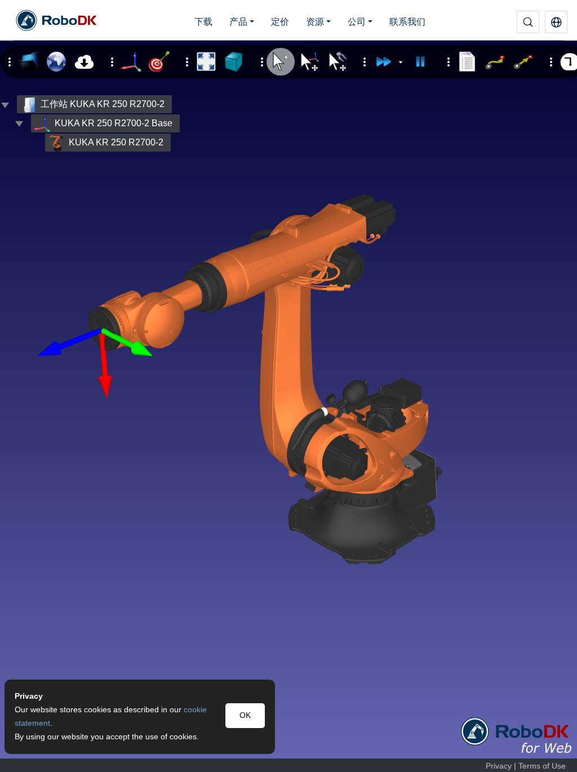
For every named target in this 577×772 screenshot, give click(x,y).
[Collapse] (19, 123)
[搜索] (528, 22)
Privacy (499, 766)
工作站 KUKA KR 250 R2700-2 (103, 104)
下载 (203, 21)
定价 (280, 21)
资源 (315, 21)
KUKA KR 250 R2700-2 (116, 142)
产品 (238, 21)
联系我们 (407, 21)
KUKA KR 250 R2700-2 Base (113, 123)
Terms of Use (542, 766)
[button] (556, 22)
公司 (357, 21)
